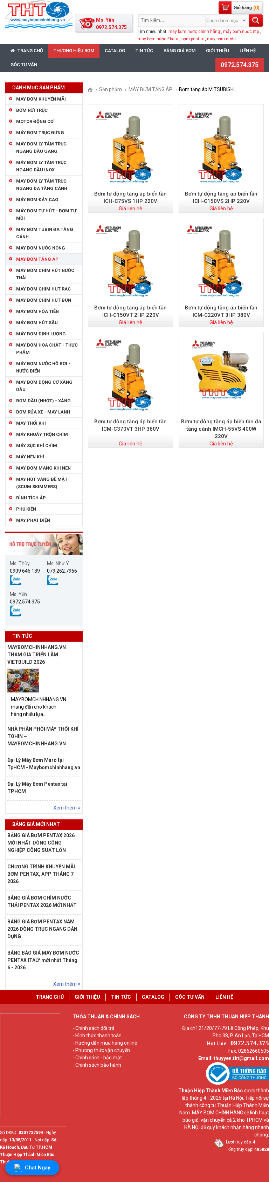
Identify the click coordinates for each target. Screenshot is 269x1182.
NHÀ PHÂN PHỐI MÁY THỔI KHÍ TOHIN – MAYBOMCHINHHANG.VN (42, 736)
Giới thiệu (217, 50)
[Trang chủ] (92, 89)
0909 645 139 (25, 571)
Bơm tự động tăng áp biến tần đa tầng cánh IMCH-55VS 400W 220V (221, 428)
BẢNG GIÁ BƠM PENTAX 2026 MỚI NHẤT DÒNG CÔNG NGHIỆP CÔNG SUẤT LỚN (41, 843)
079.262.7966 (62, 571)
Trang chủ (29, 50)
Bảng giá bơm (179, 50)
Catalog (115, 50)
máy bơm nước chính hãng (194, 31)
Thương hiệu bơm (74, 50)
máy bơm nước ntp (241, 31)
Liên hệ (248, 50)
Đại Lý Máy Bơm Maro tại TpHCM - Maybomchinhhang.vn (43, 763)
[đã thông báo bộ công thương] (237, 1083)
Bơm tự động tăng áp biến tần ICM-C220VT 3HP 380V (221, 311)
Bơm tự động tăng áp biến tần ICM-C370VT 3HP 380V (130, 425)
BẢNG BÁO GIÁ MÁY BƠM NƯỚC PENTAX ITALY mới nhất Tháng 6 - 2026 (43, 960)
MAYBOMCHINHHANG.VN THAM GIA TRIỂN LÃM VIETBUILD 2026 (36, 654)
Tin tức (144, 50)
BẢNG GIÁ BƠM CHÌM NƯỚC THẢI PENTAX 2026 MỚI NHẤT (42, 901)
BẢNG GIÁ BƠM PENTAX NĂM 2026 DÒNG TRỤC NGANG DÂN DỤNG (42, 929)
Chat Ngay (37, 1167)
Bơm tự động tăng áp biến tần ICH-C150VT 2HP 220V (130, 311)
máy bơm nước (221, 38)
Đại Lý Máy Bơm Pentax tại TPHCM (37, 787)
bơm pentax (192, 38)
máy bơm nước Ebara (158, 38)
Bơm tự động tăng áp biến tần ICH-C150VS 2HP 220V (221, 197)
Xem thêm (65, 808)
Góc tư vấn (24, 64)
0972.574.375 (239, 64)
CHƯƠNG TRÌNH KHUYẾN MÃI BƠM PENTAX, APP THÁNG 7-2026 (41, 874)
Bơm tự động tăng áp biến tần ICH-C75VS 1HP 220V (130, 197)
